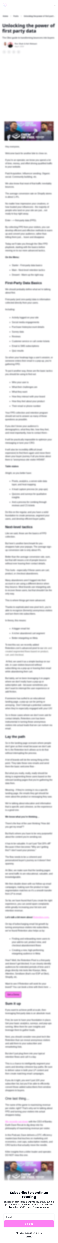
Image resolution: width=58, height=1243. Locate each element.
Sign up (29, 1223)
